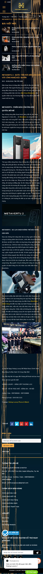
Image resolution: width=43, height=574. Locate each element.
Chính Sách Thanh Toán (10, 506)
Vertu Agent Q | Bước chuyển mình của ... (26, 47)
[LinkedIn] (31, 424)
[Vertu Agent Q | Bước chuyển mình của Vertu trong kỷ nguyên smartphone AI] (6, 48)
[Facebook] (12, 424)
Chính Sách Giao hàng (10, 500)
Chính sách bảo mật (9, 493)
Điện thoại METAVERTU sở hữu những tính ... (25, 57)
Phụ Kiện (5, 521)
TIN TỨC (14, 17)
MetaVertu (23, 117)
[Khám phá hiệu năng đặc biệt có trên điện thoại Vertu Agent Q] (6, 39)
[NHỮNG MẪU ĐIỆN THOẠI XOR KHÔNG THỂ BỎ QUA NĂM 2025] (6, 67)
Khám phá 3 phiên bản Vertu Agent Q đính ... (25, 29)
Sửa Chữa (5, 518)
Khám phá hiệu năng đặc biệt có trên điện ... (25, 38)
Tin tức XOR (23, 17)
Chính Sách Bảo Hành (9, 503)
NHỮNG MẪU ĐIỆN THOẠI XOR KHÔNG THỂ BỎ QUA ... (26, 66)
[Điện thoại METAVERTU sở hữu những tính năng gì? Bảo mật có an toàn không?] (6, 58)
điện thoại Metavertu (28, 93)
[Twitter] (17, 424)
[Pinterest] (26, 424)
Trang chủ (5, 17)
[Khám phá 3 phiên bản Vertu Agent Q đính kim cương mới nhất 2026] (6, 30)
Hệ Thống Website (9, 524)
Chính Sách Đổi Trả (9, 496)
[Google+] (22, 424)
